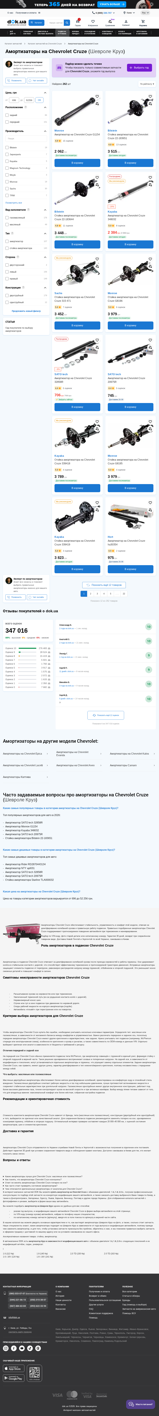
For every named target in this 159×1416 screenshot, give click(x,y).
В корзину (77, 162)
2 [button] (90, 594)
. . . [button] (117, 594)
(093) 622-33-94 (38, 1306)
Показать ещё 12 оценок (108, 715)
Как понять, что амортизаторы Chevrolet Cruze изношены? (33, 1179)
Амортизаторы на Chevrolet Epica (22, 753)
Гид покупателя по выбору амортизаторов (19, 329)
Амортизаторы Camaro (123, 765)
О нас (10, 13)
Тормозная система (28, 33)
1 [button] (83, 594)
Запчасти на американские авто (139, 1309)
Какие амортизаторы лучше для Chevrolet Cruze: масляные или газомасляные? (43, 1176)
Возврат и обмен (97, 1296)
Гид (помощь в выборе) (134, 1304)
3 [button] (97, 594)
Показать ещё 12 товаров (106, 585)
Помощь (93, 1317)
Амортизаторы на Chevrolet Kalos (129, 753)
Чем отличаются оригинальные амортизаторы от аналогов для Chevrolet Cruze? (43, 1189)
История (60, 1296)
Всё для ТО (13, 33)
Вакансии (61, 1309)
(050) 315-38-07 (38, 1300)
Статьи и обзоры (131, 1296)
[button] (36, 23)
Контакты (61, 1304)
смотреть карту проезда (20, 1332)
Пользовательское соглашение (105, 1300)
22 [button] (124, 594)
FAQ (91, 1309)
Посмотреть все (13, 203)
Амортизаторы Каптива (17, 777)
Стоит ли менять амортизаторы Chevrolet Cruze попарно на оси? (36, 1183)
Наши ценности (63, 1300)
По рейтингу (146, 84)
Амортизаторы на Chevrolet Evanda (72, 754)
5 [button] (110, 594)
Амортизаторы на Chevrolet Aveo (75, 765)
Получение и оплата (26, 13)
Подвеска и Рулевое (62, 33)
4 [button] (103, 594)
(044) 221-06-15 (18, 1300)
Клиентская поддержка (101, 1313)
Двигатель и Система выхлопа (45, 33)
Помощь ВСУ (129, 1313)
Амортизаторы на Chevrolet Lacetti (23, 765)
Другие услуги (96, 1304)
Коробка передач (75, 33)
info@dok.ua (14, 1317)
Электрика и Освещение (107, 33)
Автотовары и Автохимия (141, 33)
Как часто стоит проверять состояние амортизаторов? (31, 1186)
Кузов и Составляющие (124, 33)
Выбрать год (141, 67)
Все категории (129, 1291)
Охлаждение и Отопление (89, 33)
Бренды (126, 1300)
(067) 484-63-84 (18, 1306)
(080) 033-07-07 (17, 1293)
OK (39, 100)
